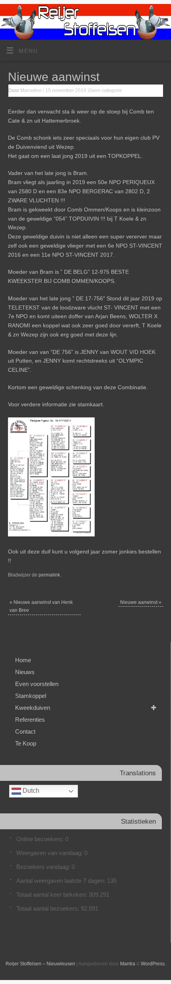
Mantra (127, 964)
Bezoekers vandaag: (44, 866)
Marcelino (31, 90)
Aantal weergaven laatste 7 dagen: (61, 880)
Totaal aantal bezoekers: (48, 908)
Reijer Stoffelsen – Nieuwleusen (40, 964)
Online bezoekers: (40, 839)
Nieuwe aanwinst (140, 602)
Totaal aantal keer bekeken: (52, 894)
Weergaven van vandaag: (50, 852)
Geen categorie (105, 90)
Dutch (30, 791)
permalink (49, 575)
